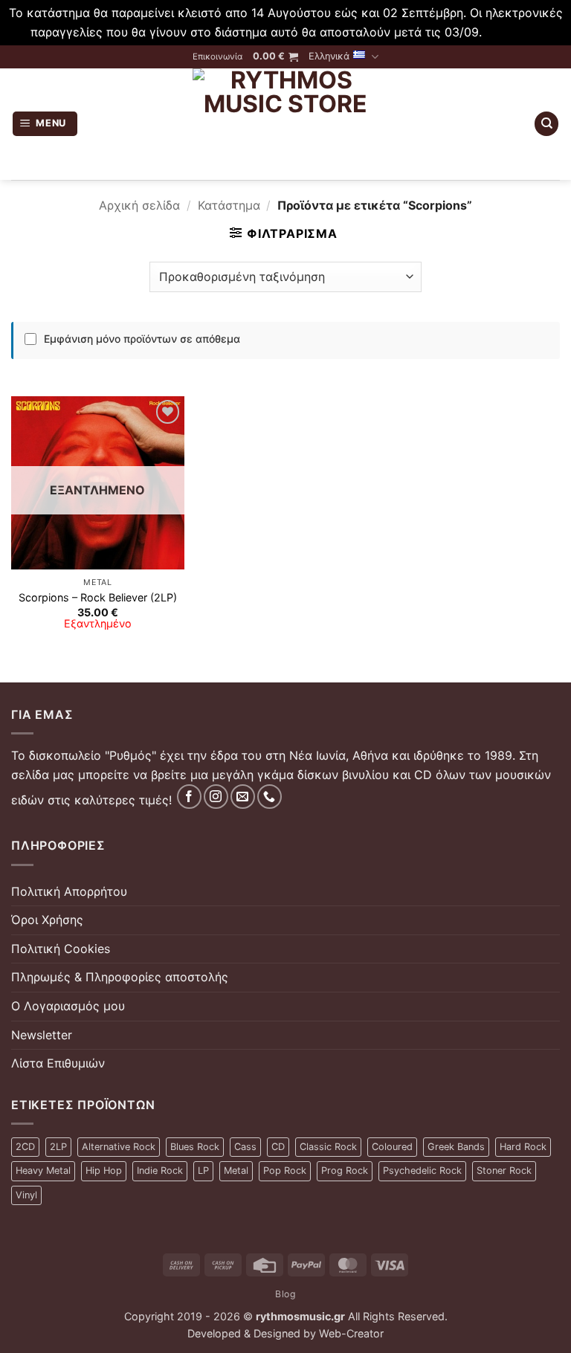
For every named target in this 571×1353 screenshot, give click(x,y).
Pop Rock (284, 1170)
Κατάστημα (229, 205)
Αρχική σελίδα (139, 205)
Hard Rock (523, 1146)
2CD (25, 1146)
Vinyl (26, 1195)
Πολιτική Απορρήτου (69, 891)
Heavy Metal (43, 1170)
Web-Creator (351, 1333)
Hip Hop (104, 1170)
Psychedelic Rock (422, 1170)
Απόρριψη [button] (513, 32)
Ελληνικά (329, 56)
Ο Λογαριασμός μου (68, 1005)
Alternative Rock (118, 1146)
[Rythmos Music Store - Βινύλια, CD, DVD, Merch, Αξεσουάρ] (285, 124)
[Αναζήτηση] (546, 124)
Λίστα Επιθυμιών (58, 1063)
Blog (285, 1293)
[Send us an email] (242, 796)
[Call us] (269, 796)
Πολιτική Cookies (60, 948)
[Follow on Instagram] (216, 796)
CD (278, 1146)
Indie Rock (160, 1170)
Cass (245, 1146)
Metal (236, 1170)
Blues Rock (194, 1146)
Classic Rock (328, 1146)
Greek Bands (456, 1146)
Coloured (392, 1146)
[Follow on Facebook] (189, 796)
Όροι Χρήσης (47, 919)
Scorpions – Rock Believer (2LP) (98, 597)
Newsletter (41, 1034)
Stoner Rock (504, 1170)
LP (203, 1170)
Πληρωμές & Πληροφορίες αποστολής (119, 976)
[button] (275, 56)
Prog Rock (344, 1170)
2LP (58, 1146)
